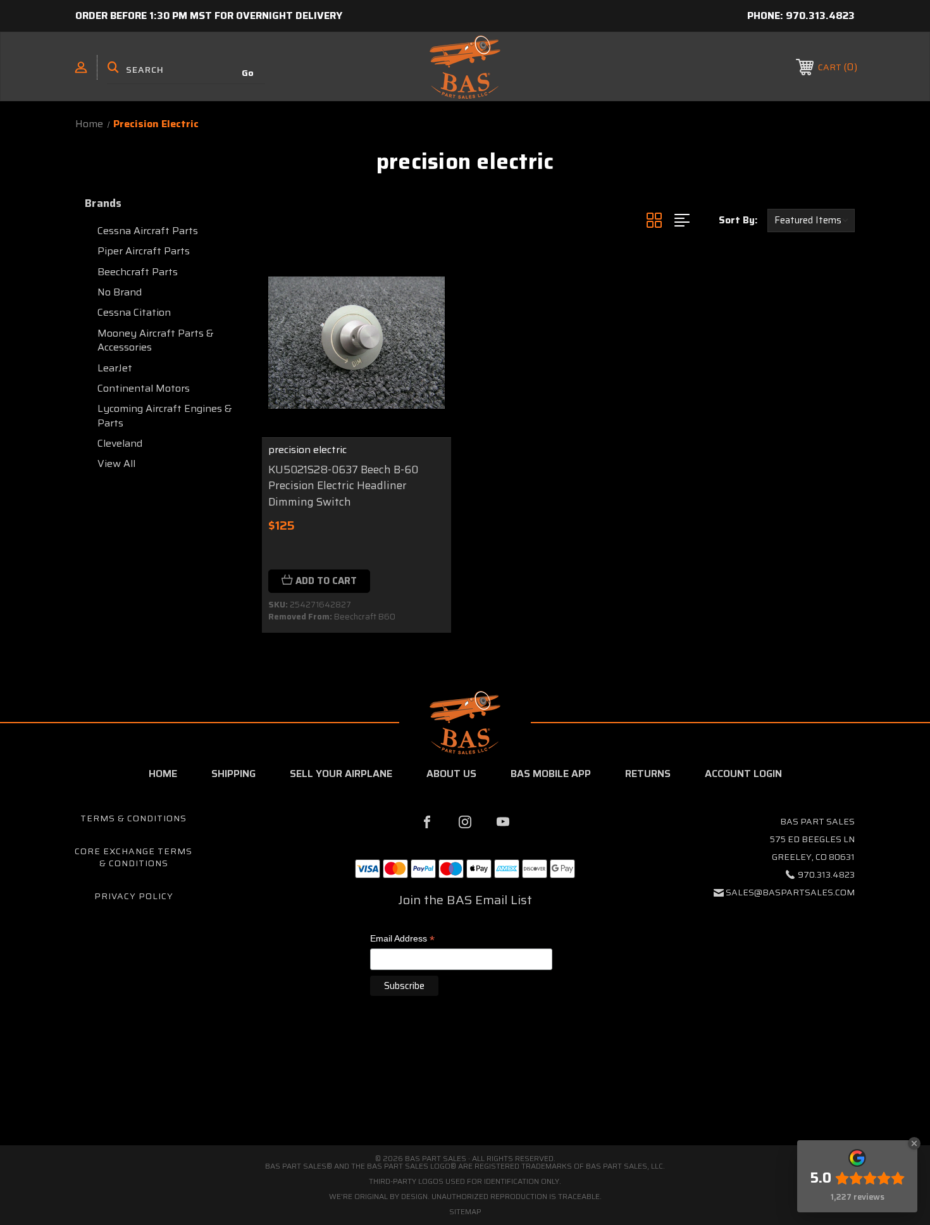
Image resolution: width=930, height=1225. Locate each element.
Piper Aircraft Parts (143, 251)
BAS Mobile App (551, 773)
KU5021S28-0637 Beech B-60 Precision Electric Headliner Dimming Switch (343, 486)
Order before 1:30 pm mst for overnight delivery (208, 15)
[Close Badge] (914, 1143)
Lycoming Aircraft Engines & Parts (164, 415)
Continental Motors (143, 388)
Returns (648, 773)
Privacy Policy (133, 896)
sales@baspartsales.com (790, 892)
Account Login (743, 773)
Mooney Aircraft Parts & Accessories (155, 340)
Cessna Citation (134, 312)
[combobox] (186, 69)
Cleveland (119, 443)
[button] (465, 1092)
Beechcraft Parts (137, 272)
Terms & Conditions (133, 818)
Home (163, 773)
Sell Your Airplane (341, 773)
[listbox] (811, 220)
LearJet (114, 368)
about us (451, 773)
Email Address (402, 939)
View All (116, 463)
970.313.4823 (820, 15)
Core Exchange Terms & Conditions (133, 857)
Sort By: (738, 220)
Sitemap (465, 1211)
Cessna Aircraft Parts (147, 231)
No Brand (119, 292)
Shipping (233, 773)
